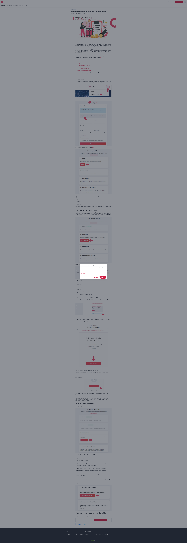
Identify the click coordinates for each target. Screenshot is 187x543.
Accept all (103, 277)
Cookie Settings (96, 277)
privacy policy (83, 273)
